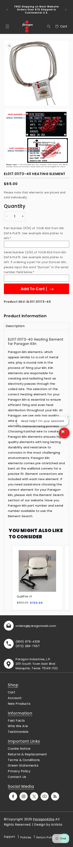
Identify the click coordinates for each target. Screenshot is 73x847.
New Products (19, 703)
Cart (11, 692)
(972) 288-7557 (28, 646)
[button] (7, 26)
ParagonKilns (43, 819)
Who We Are (18, 726)
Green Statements (23, 765)
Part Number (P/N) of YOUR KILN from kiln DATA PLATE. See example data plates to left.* (34, 233)
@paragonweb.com (41, 626)
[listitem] (37, 577)
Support (9, 837)
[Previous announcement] (7, 9)
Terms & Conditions (24, 760)
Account (15, 698)
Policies (25, 837)
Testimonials (18, 731)
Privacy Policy (19, 771)
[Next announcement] (66, 9)
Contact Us (17, 777)
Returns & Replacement (27, 754)
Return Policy (45, 837)
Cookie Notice (19, 748)
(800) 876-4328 (28, 641)
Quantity (14, 206)
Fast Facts (16, 720)
